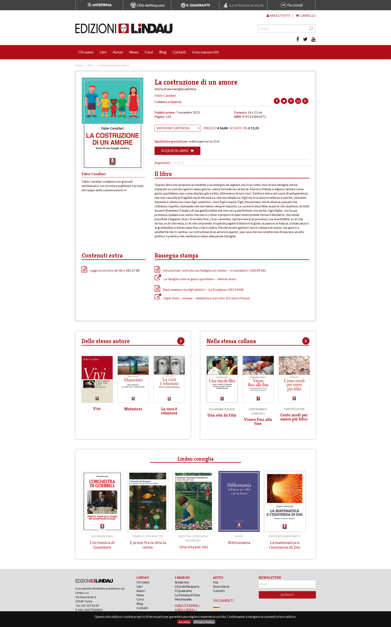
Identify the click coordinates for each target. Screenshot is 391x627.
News (133, 52)
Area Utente (221, 586)
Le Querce (173, 102)
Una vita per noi (193, 546)
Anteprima (182, 582)
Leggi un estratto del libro (107, 270)
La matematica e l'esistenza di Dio (284, 545)
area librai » (186, 610)
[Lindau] (153, 28)
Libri (103, 52)
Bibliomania (239, 542)
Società (178, 163)
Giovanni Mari (102, 536)
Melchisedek (183, 599)
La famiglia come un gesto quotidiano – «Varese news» (199, 279)
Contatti (179, 52)
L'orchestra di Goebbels (102, 545)
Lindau (79, 65)
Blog (162, 52)
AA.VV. (239, 536)
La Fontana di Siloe (187, 595)
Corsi (149, 52)
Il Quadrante (183, 591)
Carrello (308, 15)
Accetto (184, 622)
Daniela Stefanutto (148, 536)
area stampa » (188, 606)
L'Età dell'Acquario (187, 586)
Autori (118, 52)
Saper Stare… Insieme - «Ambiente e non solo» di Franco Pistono (206, 298)
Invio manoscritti (205, 52)
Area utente (279, 15)
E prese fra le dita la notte (148, 545)
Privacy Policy (204, 622)
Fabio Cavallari (165, 95)
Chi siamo (85, 52)
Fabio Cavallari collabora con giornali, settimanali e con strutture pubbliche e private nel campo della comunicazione (113, 186)
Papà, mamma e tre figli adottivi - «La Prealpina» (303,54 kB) (203, 289)
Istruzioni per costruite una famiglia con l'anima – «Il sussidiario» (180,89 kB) (214, 270)
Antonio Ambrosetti (285, 536)
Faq (215, 582)
